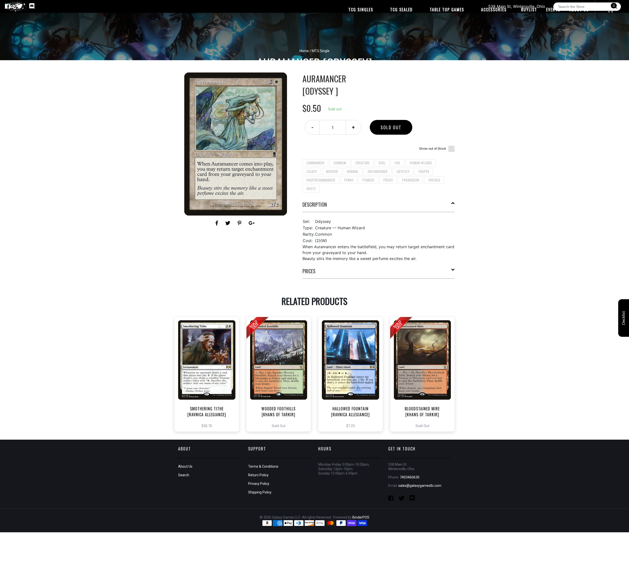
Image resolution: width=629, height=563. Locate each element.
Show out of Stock (432, 148)
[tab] (378, 206)
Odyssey (403, 171)
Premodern (410, 180)
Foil (397, 162)
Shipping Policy (260, 492)
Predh (388, 180)
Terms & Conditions (263, 466)
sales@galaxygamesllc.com (419, 486)
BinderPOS (360, 517)
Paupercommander (320, 180)
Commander (315, 162)
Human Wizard (421, 162)
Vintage (434, 180)
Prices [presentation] (308, 271)
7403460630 (409, 477)
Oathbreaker (377, 171)
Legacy (311, 171)
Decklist (624, 318)
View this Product (209, 379)
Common (339, 162)
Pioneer (368, 180)
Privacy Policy (258, 484)
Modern (332, 171)
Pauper (423, 171)
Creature (362, 162)
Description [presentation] (314, 204)
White (311, 188)
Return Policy (258, 475)
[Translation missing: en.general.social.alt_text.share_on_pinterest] (240, 223)
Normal (352, 171)
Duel (382, 162)
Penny (348, 180)
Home (304, 51)
